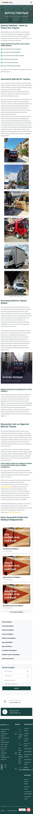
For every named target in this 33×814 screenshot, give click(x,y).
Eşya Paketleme (7, 646)
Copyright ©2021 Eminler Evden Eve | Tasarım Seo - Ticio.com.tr (14, 806)
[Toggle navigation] (27, 2)
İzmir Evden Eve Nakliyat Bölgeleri (28, 792)
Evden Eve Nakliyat (8, 630)
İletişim (25, 810)
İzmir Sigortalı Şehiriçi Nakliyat (11, 52)
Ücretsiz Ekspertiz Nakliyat (26, 781)
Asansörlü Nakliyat (8, 626)
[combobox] (16, 680)
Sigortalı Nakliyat (7, 642)
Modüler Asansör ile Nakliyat (11, 654)
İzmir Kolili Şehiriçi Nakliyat (10, 62)
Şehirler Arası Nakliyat (8, 638)
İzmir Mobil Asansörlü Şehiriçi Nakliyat (13, 55)
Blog (20, 810)
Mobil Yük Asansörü (8, 658)
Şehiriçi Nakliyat (7, 622)
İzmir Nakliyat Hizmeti (12, 810)
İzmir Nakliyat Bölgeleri (7, 551)
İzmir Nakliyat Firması (27, 797)
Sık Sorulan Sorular (26, 787)
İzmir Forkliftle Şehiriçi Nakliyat (12, 66)
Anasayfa (3, 810)
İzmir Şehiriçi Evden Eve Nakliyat (12, 49)
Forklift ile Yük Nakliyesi (9, 650)
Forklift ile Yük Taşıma (27, 763)
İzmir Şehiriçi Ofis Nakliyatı (10, 59)
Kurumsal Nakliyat (7, 634)
